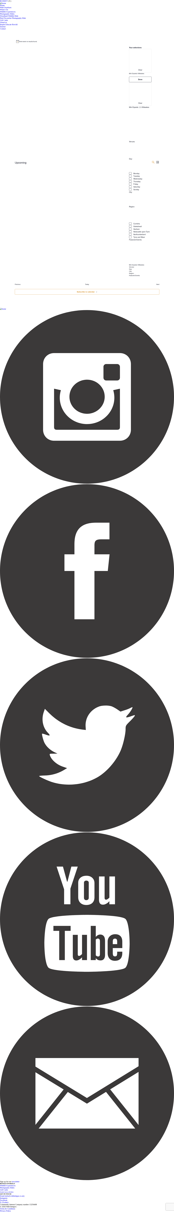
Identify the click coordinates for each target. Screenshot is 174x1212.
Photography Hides (7, 14)
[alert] (87, 41)
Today (87, 284)
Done (140, 79)
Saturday (136, 187)
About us (3, 22)
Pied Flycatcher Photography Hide (13, 18)
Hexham (136, 229)
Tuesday (136, 176)
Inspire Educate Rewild (9, 25)
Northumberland (139, 234)
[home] (3, 3)
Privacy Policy (5, 1211)
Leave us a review (7, 1192)
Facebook (3, 1200)
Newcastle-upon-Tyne (141, 231)
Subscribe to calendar (86, 292)
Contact (3, 29)
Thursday (137, 181)
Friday (135, 184)
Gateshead (137, 226)
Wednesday (137, 179)
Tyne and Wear (139, 237)
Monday (136, 173)
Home (2, 5)
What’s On (4, 10)
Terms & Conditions (7, 1209)
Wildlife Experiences (8, 12)
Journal (2, 27)
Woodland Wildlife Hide (9, 16)
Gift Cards (4, 20)
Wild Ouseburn (5, 7)
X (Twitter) (4, 1202)
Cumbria (136, 223)
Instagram (3, 1198)
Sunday (136, 189)
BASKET (4, 1)
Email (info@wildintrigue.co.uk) (12, 1196)
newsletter (15, 1182)
